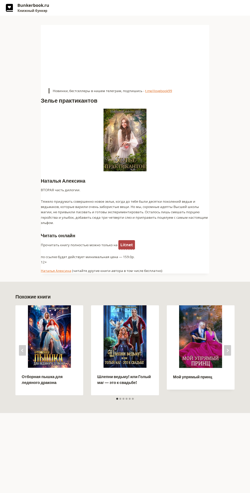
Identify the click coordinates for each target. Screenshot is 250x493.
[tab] (117, 399)
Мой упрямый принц (192, 377)
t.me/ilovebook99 (158, 91)
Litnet (126, 244)
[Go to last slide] (22, 350)
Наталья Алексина (56, 270)
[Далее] (227, 350)
